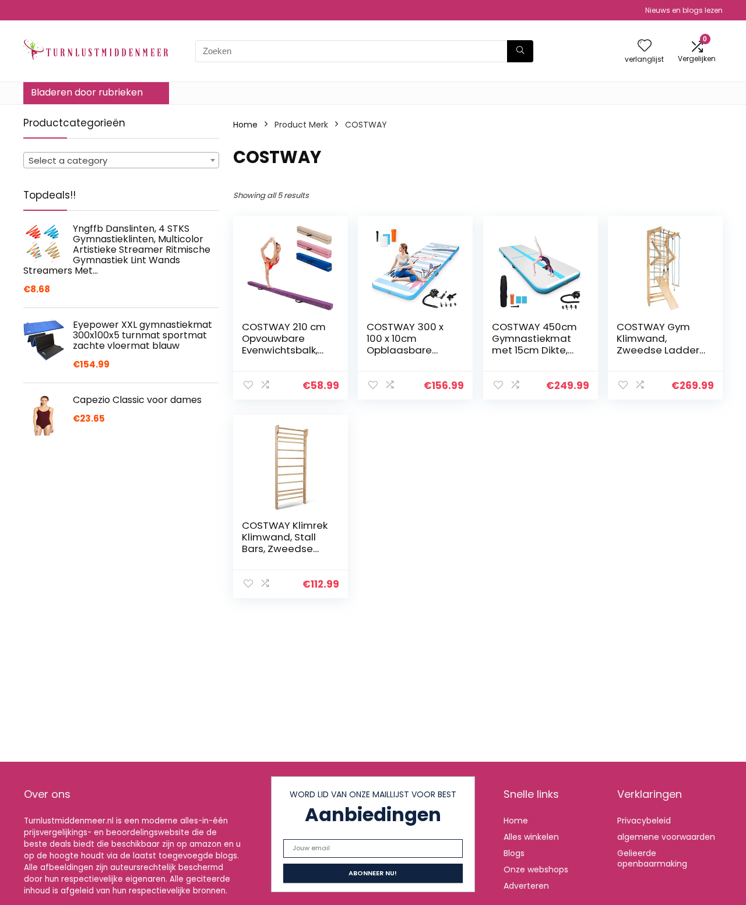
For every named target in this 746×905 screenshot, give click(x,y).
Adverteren (526, 886)
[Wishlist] (645, 46)
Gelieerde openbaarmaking (652, 858)
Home (245, 124)
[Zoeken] (520, 51)
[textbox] (121, 161)
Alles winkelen (531, 837)
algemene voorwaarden (666, 837)
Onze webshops (536, 869)
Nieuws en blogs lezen (684, 10)
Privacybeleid (644, 820)
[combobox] (121, 160)
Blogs (514, 853)
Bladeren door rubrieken (87, 92)
